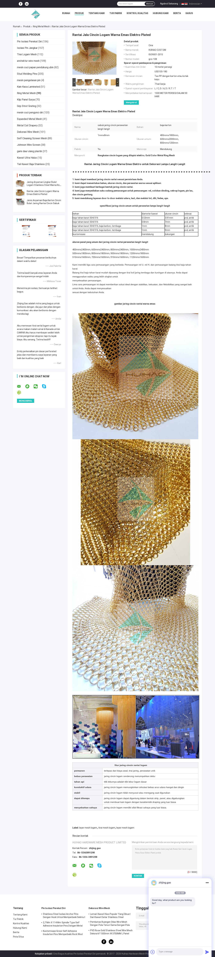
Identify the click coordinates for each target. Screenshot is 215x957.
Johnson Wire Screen (28, 144)
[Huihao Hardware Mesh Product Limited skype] (46, 386)
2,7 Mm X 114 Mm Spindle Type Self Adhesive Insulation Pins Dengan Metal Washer (63, 924)
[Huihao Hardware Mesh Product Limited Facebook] (20, 4)
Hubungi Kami (161, 13)
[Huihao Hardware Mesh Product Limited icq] (21, 392)
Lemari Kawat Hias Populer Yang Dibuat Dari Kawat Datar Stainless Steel (110, 915)
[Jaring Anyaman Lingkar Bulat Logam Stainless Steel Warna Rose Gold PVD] (20, 183)
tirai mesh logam (106, 827)
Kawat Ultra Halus (27, 157)
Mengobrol (131, 102)
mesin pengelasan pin (28, 80)
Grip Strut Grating (26, 106)
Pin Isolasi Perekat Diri (29, 41)
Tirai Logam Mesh (27, 54)
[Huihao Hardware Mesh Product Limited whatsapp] (29, 386)
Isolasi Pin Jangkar (27, 47)
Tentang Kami (96, 13)
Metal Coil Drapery (27, 125)
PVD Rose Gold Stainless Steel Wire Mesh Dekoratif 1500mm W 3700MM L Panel (111, 932)
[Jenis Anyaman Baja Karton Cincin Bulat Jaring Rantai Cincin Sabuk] (20, 202)
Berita (177, 13)
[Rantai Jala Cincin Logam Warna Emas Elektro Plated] (20, 193)
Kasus (189, 13)
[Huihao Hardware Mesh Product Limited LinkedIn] (27, 4)
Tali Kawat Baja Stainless (31, 164)
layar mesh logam (88, 827)
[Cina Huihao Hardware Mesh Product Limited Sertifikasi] (26, 231)
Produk (79, 13)
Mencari (149, 4)
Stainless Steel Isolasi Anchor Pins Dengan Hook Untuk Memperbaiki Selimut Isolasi (64, 916)
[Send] (207, 951)
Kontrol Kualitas (137, 13)
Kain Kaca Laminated (28, 86)
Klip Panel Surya (26, 99)
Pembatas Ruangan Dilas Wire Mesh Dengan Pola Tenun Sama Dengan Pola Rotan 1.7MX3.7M (110, 924)
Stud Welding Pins (27, 73)
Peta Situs (18, 936)
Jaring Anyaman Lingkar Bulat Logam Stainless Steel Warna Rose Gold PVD (44, 185)
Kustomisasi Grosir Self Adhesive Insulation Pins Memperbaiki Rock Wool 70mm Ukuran (63, 933)
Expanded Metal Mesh (29, 118)
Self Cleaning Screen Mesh (32, 138)
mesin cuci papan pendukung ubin (35, 67)
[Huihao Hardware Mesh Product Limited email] (21, 386)
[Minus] (207, 883)
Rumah (66, 13)
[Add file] (152, 951)
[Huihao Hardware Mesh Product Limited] (35, 14)
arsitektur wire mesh (28, 60)
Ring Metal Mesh (41, 26)
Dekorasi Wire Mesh (28, 131)
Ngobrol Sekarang (169, 3)
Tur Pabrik (115, 13)
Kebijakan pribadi (43, 953)
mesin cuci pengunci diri (30, 112)
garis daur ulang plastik (29, 151)
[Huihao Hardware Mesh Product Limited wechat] (38, 386)
